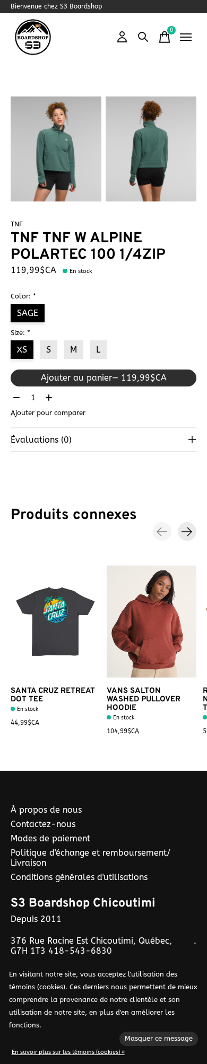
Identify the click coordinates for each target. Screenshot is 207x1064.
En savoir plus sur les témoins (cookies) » (68, 1052)
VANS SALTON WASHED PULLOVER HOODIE (143, 699)
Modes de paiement (50, 838)
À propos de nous (46, 810)
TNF (17, 224)
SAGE (27, 313)
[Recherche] (143, 37)
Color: (23, 296)
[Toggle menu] (185, 37)
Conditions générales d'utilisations (79, 877)
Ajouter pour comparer (48, 413)
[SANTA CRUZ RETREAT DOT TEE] (55, 621)
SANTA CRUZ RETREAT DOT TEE (53, 695)
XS (22, 350)
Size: (20, 333)
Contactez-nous (43, 824)
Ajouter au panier (104, 378)
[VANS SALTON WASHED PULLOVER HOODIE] (151, 621)
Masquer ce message (159, 1038)
